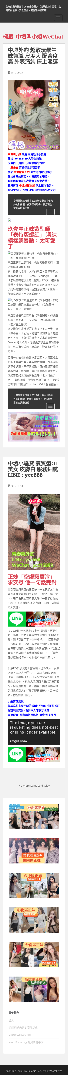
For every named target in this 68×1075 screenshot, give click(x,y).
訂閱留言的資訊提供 (20, 1035)
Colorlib (32, 1071)
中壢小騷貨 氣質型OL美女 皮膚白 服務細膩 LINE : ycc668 (33, 469)
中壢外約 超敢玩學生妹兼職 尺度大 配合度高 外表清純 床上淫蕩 (33, 56)
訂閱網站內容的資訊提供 (23, 1027)
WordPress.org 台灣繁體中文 (26, 1042)
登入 (11, 1020)
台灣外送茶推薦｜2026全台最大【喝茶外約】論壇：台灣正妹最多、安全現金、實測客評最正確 (33, 8)
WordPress (56, 1071)
